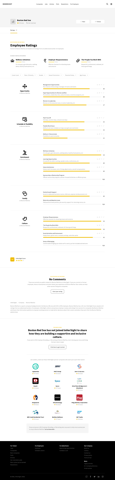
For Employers (74, 4)
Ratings (13, 30)
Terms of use (88, 457)
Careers (86, 450)
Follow (99, 21)
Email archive (88, 468)
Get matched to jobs (16, 460)
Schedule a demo (40, 450)
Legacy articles (88, 463)
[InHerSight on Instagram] (103, 477)
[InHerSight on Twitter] (95, 477)
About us (86, 448)
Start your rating (57, 291)
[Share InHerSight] (86, 477)
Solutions (37, 448)
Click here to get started (57, 347)
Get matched (32, 23)
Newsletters (64, 4)
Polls (57, 4)
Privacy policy (88, 455)
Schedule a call (64, 450)
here (16, 312)
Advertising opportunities (67, 448)
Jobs (46, 4)
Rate (83, 21)
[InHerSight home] (7, 4)
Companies (39, 4)
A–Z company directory (90, 466)
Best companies (15, 453)
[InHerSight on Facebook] (90, 477)
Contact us (87, 453)
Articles (52, 4)
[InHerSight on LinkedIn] (99, 477)
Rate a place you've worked (18, 462)
